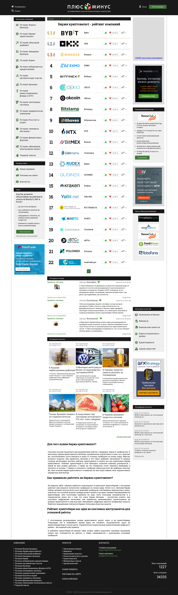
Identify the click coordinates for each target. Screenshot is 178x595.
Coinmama (89, 153)
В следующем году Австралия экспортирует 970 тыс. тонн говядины (89, 417)
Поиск (17, 11)
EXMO (86, 65)
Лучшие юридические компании (31, 112)
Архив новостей (123, 437)
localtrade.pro (90, 262)
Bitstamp (88, 109)
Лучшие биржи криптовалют (27, 35)
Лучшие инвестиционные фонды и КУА (29, 93)
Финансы (143, 321)
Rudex (86, 164)
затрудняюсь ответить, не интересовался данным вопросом (29, 217)
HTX (86, 131)
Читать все (139, 456)
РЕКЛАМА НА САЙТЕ (71, 574)
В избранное (20, 7)
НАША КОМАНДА (70, 579)
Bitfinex (87, 76)
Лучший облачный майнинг (29, 43)
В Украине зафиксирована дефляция (62, 368)
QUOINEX (88, 175)
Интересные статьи (72, 561)
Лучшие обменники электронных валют (30, 147)
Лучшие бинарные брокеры (29, 52)
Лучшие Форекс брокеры (28, 26)
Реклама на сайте (29, 175)
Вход (144, 7)
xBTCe (87, 240)
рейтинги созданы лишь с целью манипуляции (29, 224)
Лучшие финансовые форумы (31, 138)
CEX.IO (87, 87)
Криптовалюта (146, 342)
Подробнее (126, 297)
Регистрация (158, 7)
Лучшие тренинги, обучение (29, 129)
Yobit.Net (88, 197)
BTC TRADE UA (90, 207)
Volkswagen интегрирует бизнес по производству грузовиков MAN (89, 370)
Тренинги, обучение (55, 282)
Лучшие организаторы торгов (31, 76)
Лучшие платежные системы (30, 103)
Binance (87, 54)
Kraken (87, 186)
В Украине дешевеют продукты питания (113, 415)
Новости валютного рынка (149, 334)
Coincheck (88, 229)
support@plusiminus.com (110, 550)
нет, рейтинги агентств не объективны (29, 211)
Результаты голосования (26, 236)
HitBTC (87, 218)
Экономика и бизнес (149, 314)
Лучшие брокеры (28, 84)
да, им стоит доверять (27, 206)
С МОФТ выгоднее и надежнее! (148, 58)
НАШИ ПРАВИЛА (69, 569)
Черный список (28, 155)
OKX (86, 43)
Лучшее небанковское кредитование (31, 67)
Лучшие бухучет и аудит (29, 121)
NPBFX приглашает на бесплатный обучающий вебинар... (149, 442)
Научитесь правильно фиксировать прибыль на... (149, 425)
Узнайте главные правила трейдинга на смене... (145, 451)
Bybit (86, 33)
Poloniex (88, 251)
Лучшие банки (27, 60)
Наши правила (27, 169)
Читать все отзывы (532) (56, 297)
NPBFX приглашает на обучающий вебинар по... (149, 416)
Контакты (25, 181)
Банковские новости (149, 327)
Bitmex (87, 142)
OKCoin (87, 98)
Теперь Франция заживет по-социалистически (62, 415)
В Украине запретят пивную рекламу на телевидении (113, 372)
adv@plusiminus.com (108, 556)
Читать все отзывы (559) (56, 316)
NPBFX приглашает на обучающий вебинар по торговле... (149, 434)
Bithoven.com (90, 120)
